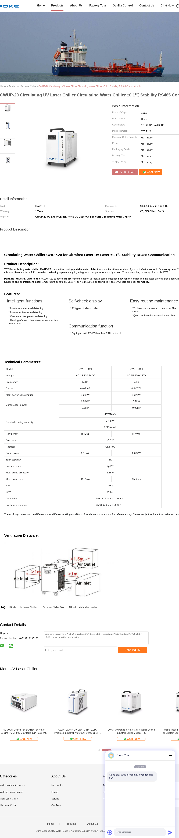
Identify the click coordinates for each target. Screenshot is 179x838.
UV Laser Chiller (8, 805)
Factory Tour (97, 5)
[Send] (170, 832)
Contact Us (146, 5)
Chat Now (167, 5)
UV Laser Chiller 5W (53, 607)
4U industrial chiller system (83, 607)
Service (55, 798)
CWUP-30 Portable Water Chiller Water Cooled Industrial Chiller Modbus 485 (131, 731)
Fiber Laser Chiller (9, 798)
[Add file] (109, 832)
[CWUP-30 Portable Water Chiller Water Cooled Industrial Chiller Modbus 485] (131, 702)
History (55, 792)
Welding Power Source (11, 792)
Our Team (56, 805)
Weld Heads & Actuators (12, 785)
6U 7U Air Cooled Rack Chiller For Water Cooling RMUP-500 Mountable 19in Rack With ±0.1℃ (24, 731)
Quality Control (123, 5)
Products (57, 5)
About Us (76, 5)
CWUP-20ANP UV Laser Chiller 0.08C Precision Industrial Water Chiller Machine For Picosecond (77, 731)
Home (41, 5)
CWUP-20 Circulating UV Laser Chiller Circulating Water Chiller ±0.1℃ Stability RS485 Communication (90, 86)
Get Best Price (127, 172)
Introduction (57, 785)
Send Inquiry (132, 649)
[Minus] (170, 755)
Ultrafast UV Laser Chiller (23, 607)
